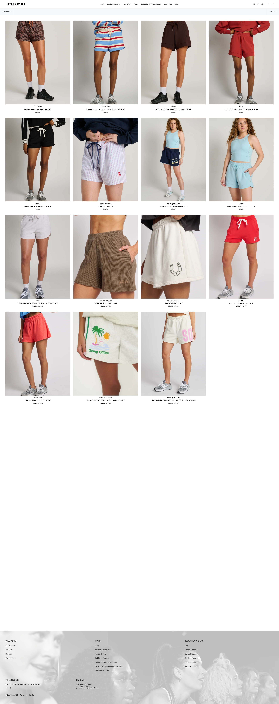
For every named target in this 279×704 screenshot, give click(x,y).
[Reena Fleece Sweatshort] (37, 159)
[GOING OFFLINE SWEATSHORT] (105, 354)
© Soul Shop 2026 (11, 695)
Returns (188, 666)
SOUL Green (10, 646)
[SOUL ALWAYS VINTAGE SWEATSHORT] (173, 354)
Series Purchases (191, 654)
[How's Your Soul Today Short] (173, 159)
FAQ (97, 646)
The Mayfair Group (173, 204)
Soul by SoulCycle (105, 300)
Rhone (241, 204)
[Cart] (272, 4)
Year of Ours (105, 106)
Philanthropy (10, 658)
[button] (102, 4)
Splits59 (37, 204)
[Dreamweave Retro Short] (37, 257)
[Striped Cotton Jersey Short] (105, 62)
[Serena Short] (173, 257)
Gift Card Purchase (192, 658)
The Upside (38, 106)
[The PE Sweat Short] (37, 354)
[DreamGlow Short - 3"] (241, 159)
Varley (173, 106)
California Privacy (102, 658)
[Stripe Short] (105, 159)
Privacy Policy (100, 654)
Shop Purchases (191, 650)
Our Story (9, 650)
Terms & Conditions (102, 650)
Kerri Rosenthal (105, 204)
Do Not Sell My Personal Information (109, 666)
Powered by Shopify (27, 695)
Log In (187, 646)
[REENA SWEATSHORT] (241, 257)
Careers (8, 654)
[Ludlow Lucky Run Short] (37, 62)
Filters (7, 11)
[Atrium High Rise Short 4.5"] (173, 62)
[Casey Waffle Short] (105, 257)
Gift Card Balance (191, 662)
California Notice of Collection (106, 662)
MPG (37, 300)
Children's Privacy (102, 670)
